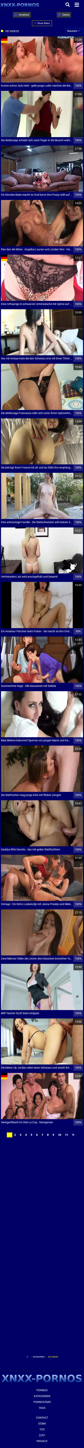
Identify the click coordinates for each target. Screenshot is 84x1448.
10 (59, 1134)
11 (66, 1134)
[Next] (73, 1134)
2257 (42, 1435)
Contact (42, 1417)
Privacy (42, 1441)
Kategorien (39, 1357)
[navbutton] (77, 5)
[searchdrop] (68, 5)
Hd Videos (53, 1357)
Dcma (42, 1423)
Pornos (42, 1390)
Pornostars (42, 1402)
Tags (42, 1407)
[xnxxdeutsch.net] (20, 5)
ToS (42, 1429)
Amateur (23, 14)
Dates (66, 14)
